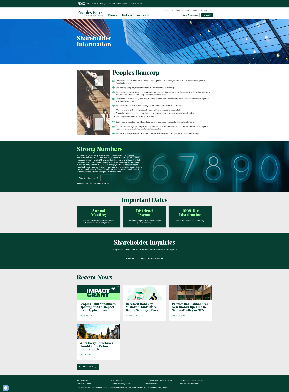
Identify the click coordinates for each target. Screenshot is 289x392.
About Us (179, 10)
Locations (203, 10)
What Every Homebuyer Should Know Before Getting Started (96, 346)
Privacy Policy (116, 380)
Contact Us (168, 10)
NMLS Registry (82, 380)
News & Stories (191, 10)
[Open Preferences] (6, 388)
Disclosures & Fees (84, 384)
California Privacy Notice (121, 384)
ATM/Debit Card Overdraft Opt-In (159, 380)
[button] (210, 10)
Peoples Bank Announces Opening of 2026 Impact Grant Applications (97, 307)
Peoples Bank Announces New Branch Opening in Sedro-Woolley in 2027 (190, 307)
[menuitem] (113, 15)
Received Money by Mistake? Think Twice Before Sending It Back (142, 307)
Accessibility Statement (189, 384)
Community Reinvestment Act (191, 380)
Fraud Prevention (152, 384)
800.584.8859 (96, 387)
